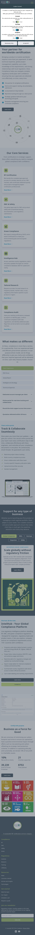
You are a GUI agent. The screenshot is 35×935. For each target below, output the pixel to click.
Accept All (26, 43)
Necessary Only (9, 43)
